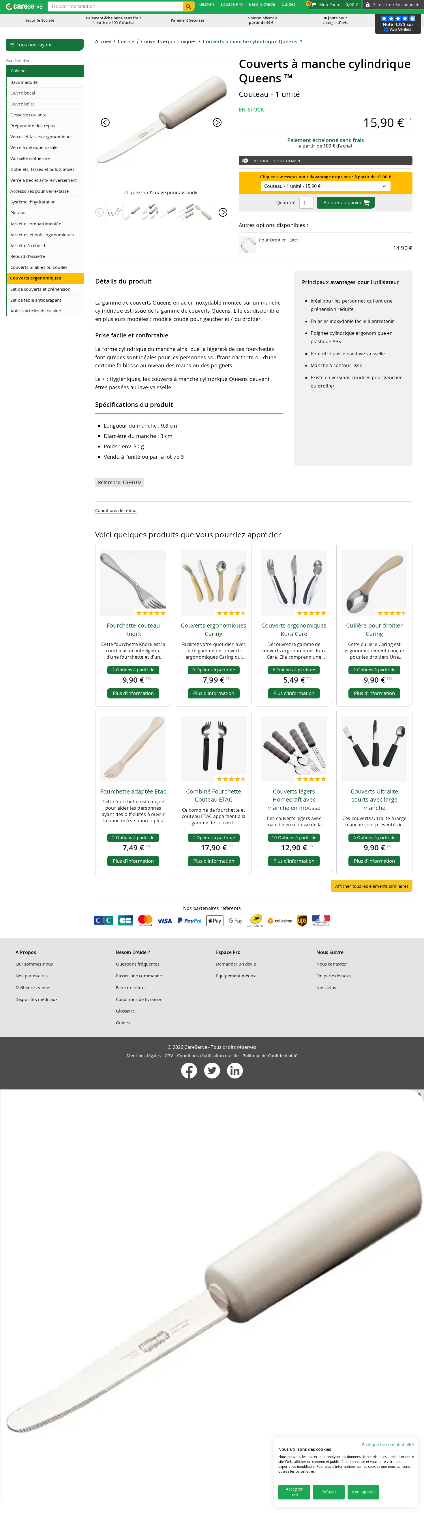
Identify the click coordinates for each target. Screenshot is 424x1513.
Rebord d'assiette (27, 256)
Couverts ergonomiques (35, 278)
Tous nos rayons (31, 44)
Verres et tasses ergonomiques (41, 136)
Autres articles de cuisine (35, 310)
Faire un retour (131, 987)
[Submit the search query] (188, 6)
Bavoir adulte (23, 82)
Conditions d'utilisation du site (208, 1055)
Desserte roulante (28, 115)
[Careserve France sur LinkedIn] (235, 1080)
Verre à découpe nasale (34, 147)
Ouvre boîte (22, 104)
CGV (169, 1055)
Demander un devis (236, 964)
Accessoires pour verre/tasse (39, 191)
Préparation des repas (32, 126)
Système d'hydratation (33, 202)
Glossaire (125, 1011)
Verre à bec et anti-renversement (43, 180)
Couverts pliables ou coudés (38, 267)
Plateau (17, 213)
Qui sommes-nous (34, 964)
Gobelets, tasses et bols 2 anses (42, 169)
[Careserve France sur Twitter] (212, 1080)
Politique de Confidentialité (270, 1055)
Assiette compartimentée (35, 223)
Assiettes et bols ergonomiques (42, 234)
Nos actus (326, 987)
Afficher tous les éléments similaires (371, 886)
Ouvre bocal (22, 93)
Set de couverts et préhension (40, 289)
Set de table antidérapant (35, 300)
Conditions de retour (116, 510)
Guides (123, 1022)
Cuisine (18, 70)
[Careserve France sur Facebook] (189, 1080)
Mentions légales (144, 1055)
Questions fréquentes (138, 964)
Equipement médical (237, 976)
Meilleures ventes (33, 987)
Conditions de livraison (139, 999)
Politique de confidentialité (388, 1444)
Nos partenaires (32, 976)
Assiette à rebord (27, 245)
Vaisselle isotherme (30, 158)
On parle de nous (334, 976)
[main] (254, 467)
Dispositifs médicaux (37, 999)
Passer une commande (139, 976)
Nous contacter (331, 964)
